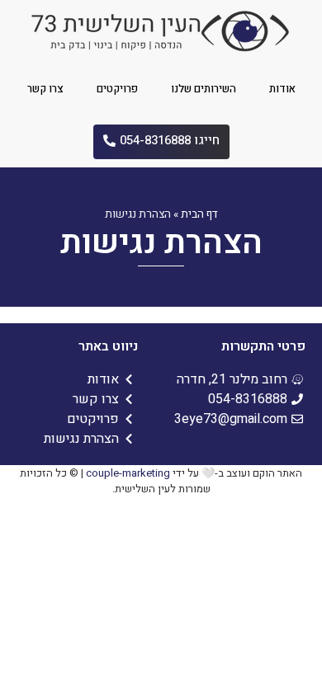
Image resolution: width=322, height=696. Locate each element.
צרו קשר (45, 88)
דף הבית (199, 214)
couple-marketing (128, 473)
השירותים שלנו (203, 88)
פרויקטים (117, 88)
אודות (282, 88)
